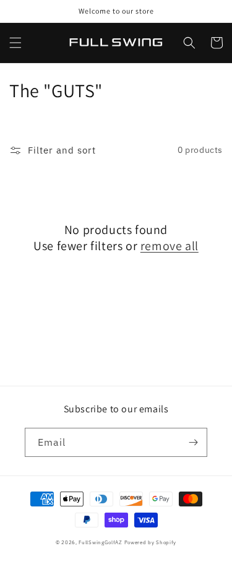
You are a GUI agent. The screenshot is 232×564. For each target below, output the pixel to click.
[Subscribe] (193, 442)
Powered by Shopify (150, 542)
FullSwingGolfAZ (100, 542)
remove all (169, 246)
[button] (15, 42)
